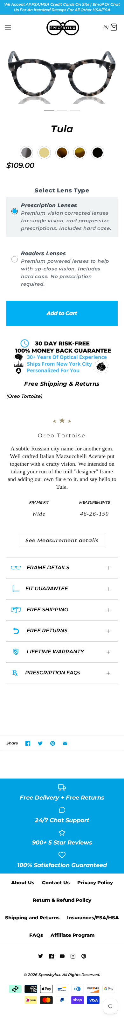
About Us (22, 883)
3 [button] (75, 114)
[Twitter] (40, 956)
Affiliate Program (73, 935)
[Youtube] (62, 956)
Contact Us (56, 883)
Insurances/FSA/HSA (93, 918)
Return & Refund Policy (62, 900)
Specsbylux (49, 974)
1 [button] (49, 114)
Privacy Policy (95, 883)
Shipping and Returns (32, 918)
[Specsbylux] (62, 28)
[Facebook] (51, 956)
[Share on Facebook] (27, 743)
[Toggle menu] (8, 27)
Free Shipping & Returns (62, 383)
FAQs (36, 935)
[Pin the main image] (52, 743)
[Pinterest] (83, 956)
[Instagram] (73, 956)
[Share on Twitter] (40, 743)
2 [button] (62, 114)
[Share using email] (65, 743)
